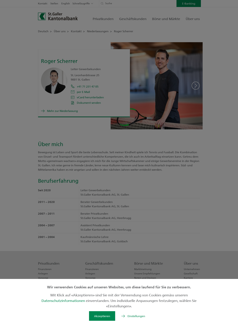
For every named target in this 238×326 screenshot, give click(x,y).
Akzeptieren (102, 316)
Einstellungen (136, 316)
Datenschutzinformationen (63, 300)
